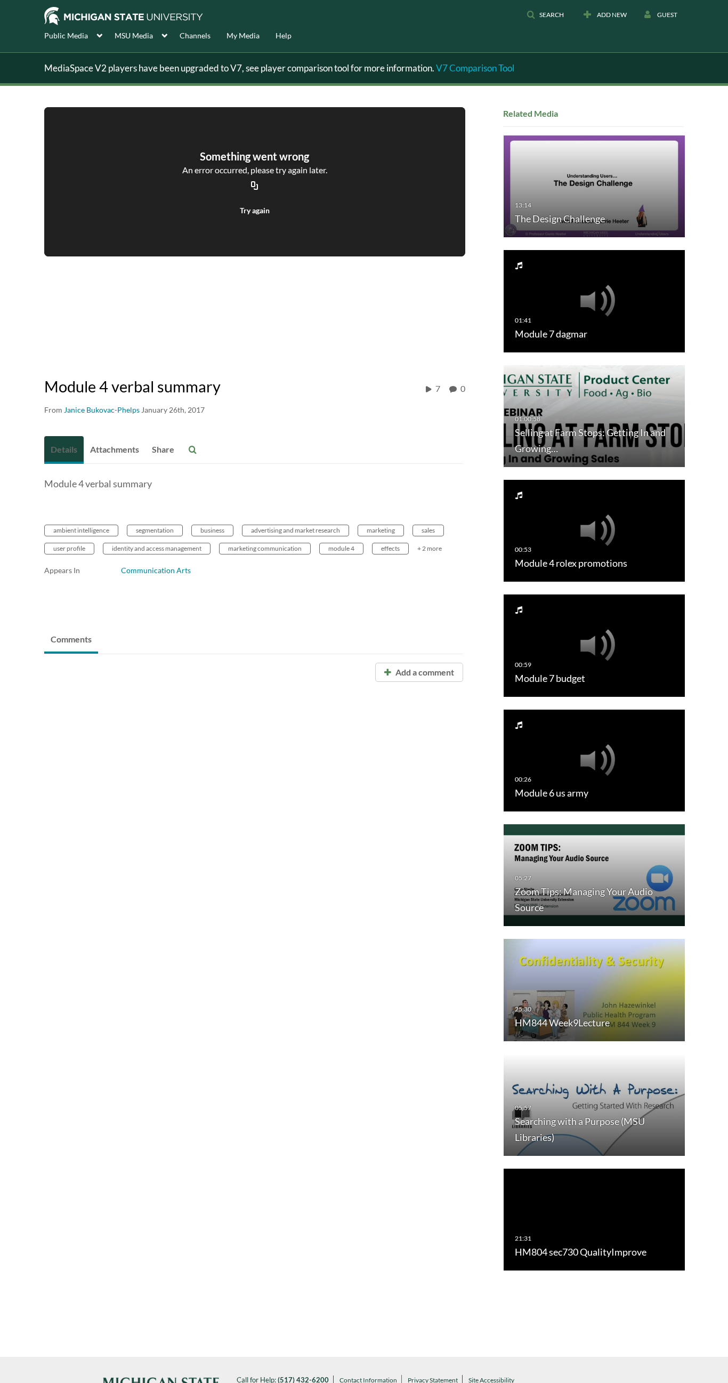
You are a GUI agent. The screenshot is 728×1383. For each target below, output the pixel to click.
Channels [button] (195, 35)
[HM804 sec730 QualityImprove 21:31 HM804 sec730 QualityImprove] (594, 1219)
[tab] (64, 450)
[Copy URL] (254, 186)
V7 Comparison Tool (475, 68)
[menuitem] (79, 34)
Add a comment (424, 672)
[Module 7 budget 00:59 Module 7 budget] (594, 645)
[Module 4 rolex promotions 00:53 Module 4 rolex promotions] (594, 530)
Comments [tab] (71, 639)
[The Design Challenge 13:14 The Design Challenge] (594, 186)
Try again (255, 210)
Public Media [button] (66, 35)
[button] (545, 15)
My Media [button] (243, 35)
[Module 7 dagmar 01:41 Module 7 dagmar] (594, 300)
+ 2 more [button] (429, 548)
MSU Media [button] (134, 35)
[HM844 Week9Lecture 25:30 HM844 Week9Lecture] (594, 989)
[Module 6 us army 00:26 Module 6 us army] (594, 759)
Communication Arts (156, 570)
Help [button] (284, 35)
